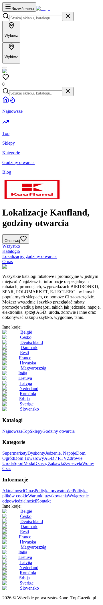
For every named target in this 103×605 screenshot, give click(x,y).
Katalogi (11, 251)
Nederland (28, 388)
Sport (18, 463)
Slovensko (29, 409)
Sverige (26, 403)
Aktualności (13, 490)
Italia (22, 373)
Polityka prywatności (54, 490)
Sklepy (36, 431)
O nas (7, 261)
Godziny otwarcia (58, 431)
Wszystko (11, 246)
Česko (25, 337)
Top (26, 431)
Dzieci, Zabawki (49, 463)
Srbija (24, 398)
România (28, 393)
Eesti (24, 352)
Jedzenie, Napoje (60, 453)
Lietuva (25, 378)
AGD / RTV (55, 458)
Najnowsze (12, 431)
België (26, 332)
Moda (28, 463)
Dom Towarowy (29, 458)
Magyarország (33, 368)
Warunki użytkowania (48, 495)
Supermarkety (14, 453)
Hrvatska (28, 362)
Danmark (29, 347)
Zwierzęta (73, 463)
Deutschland (31, 342)
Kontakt (43, 501)
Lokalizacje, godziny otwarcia (29, 256)
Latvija (25, 383)
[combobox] (35, 18)
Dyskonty (36, 453)
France (25, 357)
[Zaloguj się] (4, 67)
